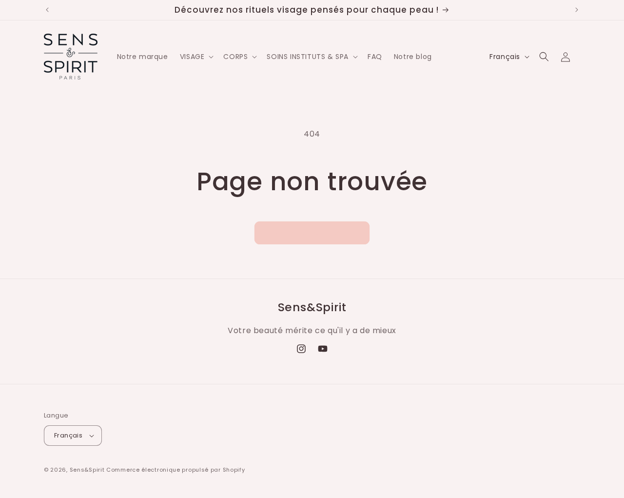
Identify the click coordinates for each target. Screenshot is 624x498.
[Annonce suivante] (576, 9)
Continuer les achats (312, 232)
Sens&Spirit (87, 470)
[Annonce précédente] (47, 9)
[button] (196, 56)
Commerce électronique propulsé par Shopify (175, 470)
